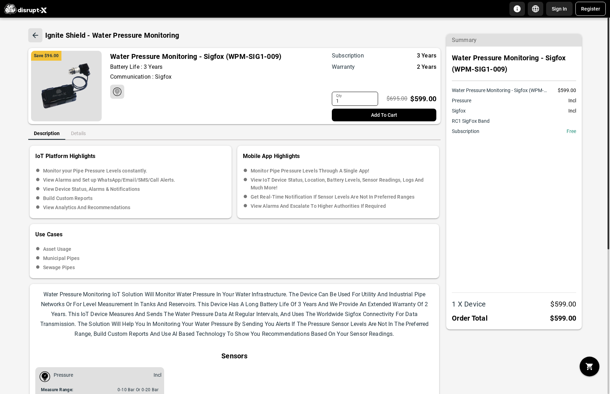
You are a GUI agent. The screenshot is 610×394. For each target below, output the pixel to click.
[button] (517, 9)
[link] (559, 9)
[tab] (46, 133)
